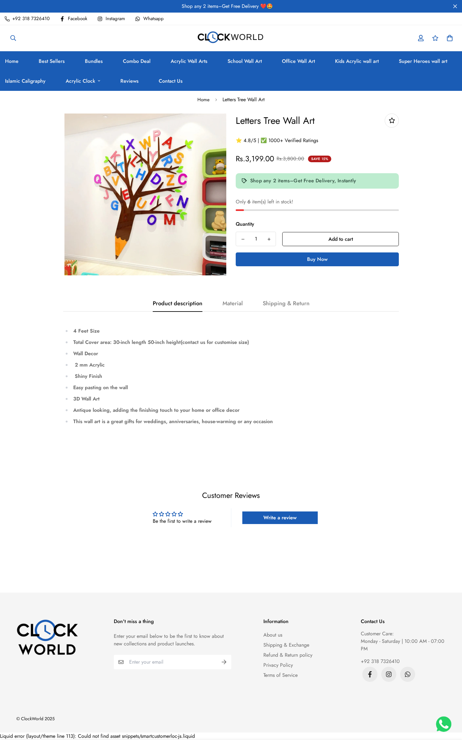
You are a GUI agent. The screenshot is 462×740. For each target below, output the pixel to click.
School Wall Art (245, 61)
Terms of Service (280, 675)
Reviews (129, 81)
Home (203, 99)
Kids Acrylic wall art (357, 61)
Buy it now (317, 259)
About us (272, 634)
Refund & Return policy (287, 655)
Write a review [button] (280, 517)
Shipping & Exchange (286, 645)
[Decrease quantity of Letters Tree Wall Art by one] (243, 239)
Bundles (94, 61)
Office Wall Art (298, 61)
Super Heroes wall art (423, 61)
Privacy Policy (278, 665)
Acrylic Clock (80, 81)
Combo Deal (137, 61)
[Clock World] (231, 38)
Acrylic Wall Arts (189, 61)
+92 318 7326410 (380, 661)
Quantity (245, 224)
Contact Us (171, 81)
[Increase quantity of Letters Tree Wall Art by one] (269, 239)
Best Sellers (52, 61)
